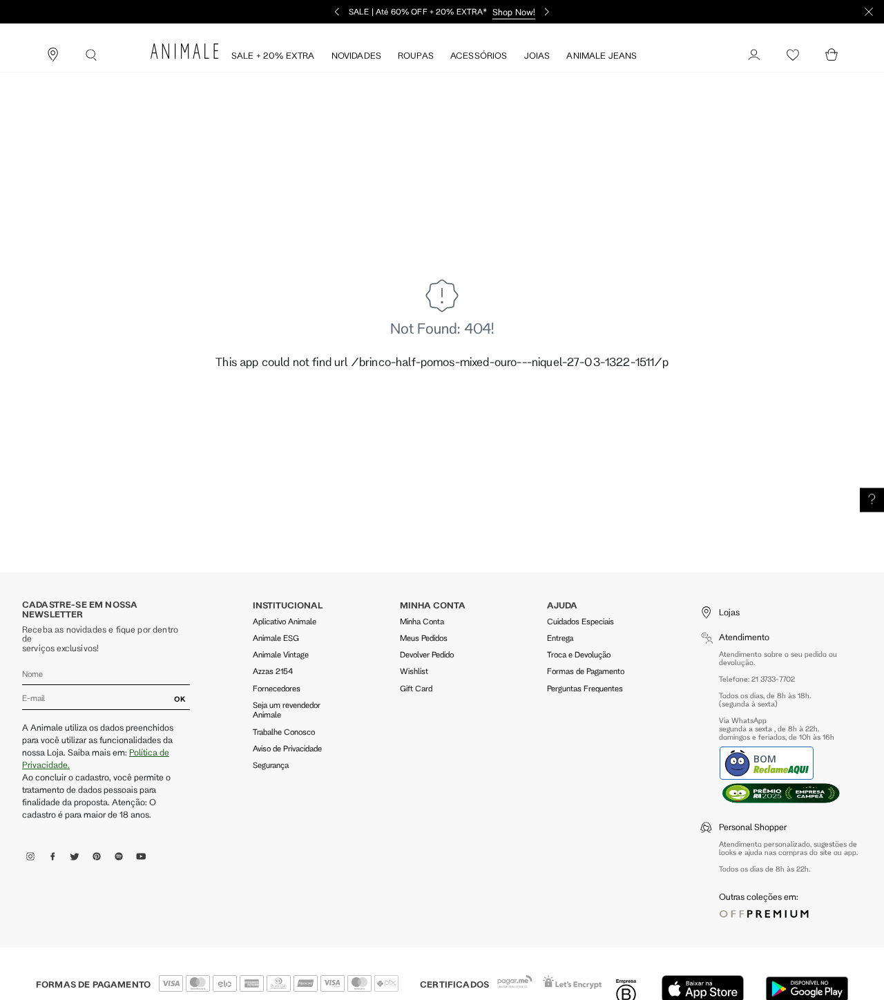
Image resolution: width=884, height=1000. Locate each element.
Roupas (416, 55)
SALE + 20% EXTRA (273, 55)
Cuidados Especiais (580, 621)
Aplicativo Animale (284, 621)
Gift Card (416, 688)
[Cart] (831, 55)
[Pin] (52, 55)
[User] (754, 55)
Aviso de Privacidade (287, 748)
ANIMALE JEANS (601, 55)
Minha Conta (422, 621)
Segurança (271, 764)
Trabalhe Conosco (284, 731)
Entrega (560, 637)
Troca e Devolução (579, 654)
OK (180, 699)
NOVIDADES (356, 55)
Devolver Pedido (427, 654)
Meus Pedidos (424, 637)
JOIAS (537, 55)
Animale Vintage (281, 654)
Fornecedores (276, 688)
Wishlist (414, 670)
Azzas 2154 (273, 670)
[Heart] (793, 55)
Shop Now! (513, 12)
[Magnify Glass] (91, 55)
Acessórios (479, 55)
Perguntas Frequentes (585, 688)
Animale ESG (276, 637)
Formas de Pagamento (585, 670)
